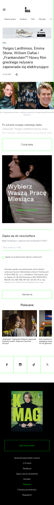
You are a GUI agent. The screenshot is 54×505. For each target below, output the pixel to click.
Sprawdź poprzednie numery (27, 458)
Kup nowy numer (27, 445)
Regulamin (27, 495)
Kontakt (27, 479)
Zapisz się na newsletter (27, 473)
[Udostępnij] (16, 74)
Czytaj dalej (27, 144)
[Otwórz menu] (4, 10)
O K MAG (27, 463)
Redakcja (27, 468)
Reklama (27, 484)
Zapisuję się (27, 294)
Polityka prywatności (27, 489)
